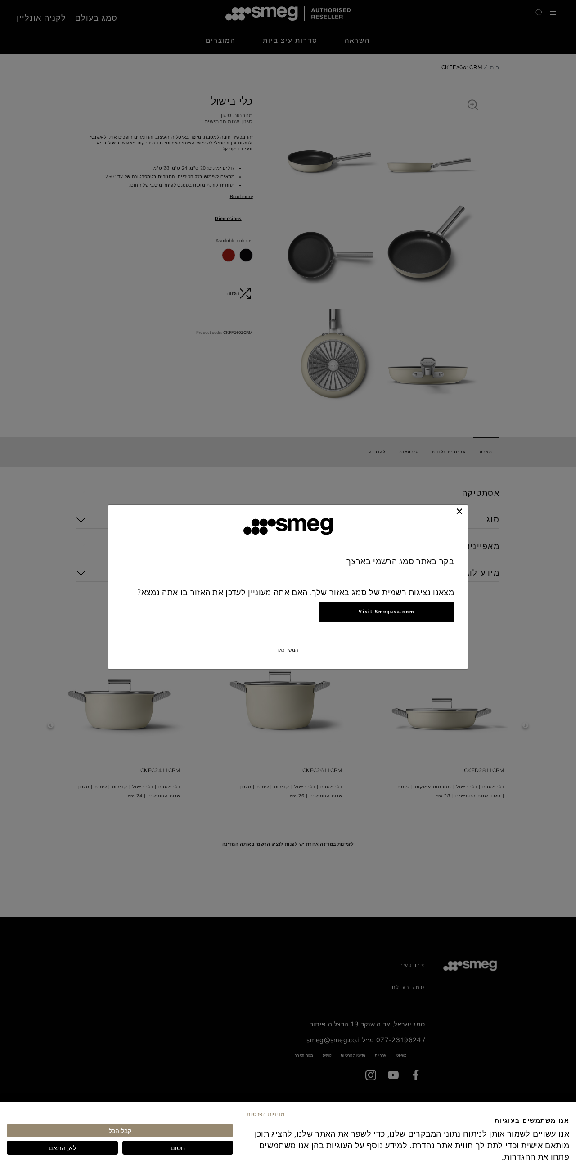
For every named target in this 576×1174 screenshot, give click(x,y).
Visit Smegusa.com (386, 611)
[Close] (459, 511)
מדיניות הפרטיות (265, 1114)
